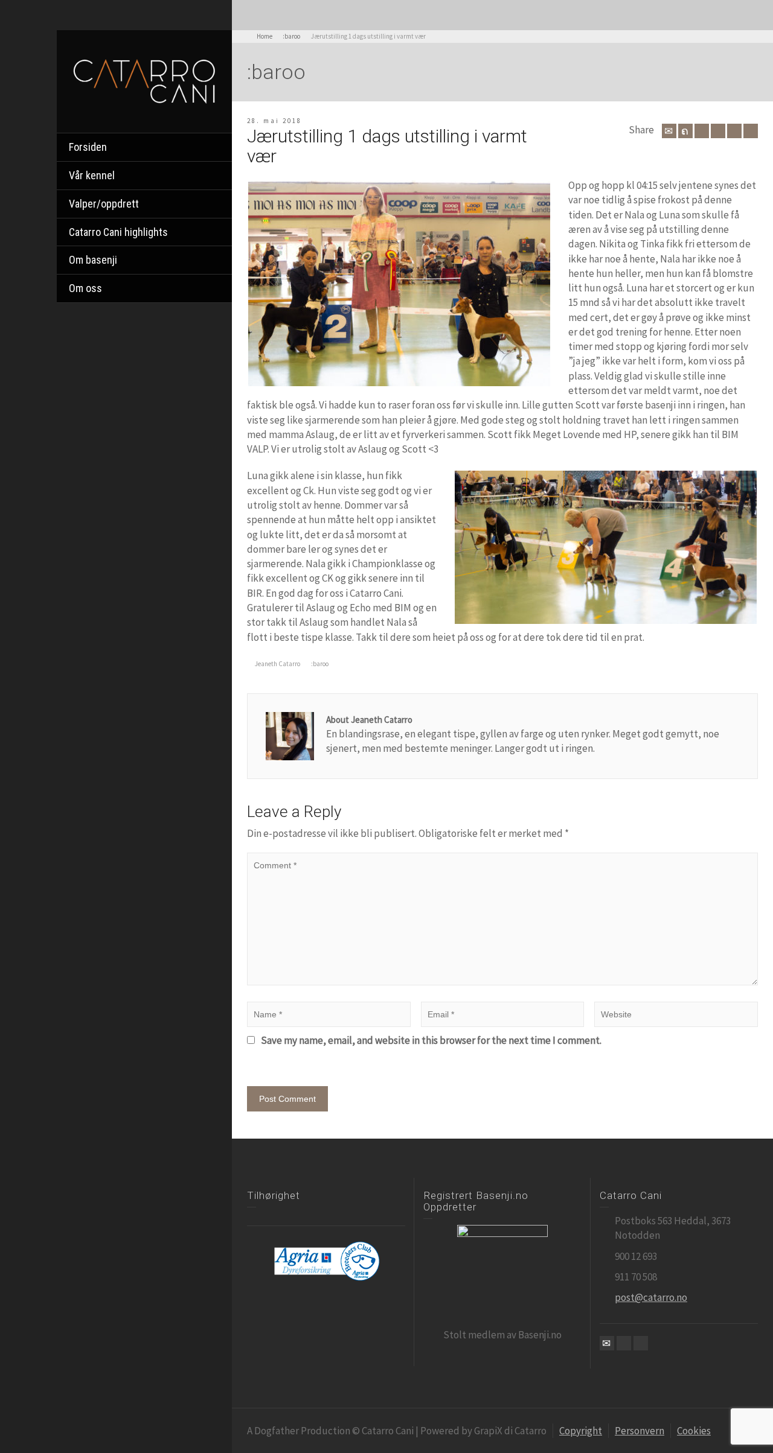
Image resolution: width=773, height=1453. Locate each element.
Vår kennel (92, 175)
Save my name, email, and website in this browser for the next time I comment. (431, 1040)
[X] (685, 131)
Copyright (580, 1430)
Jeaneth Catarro (277, 664)
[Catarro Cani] (144, 80)
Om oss (85, 288)
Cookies (694, 1430)
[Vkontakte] (750, 131)
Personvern (639, 1430)
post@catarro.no (651, 1297)
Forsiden (88, 147)
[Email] (669, 131)
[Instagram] (640, 1343)
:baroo (320, 664)
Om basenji (93, 259)
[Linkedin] (734, 131)
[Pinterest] (718, 131)
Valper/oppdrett (104, 203)
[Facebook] (701, 131)
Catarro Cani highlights (118, 232)
